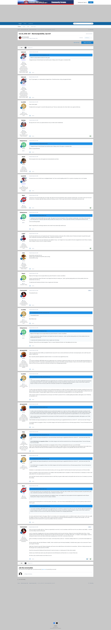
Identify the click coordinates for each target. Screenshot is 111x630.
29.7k (24, 263)
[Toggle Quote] (30, 143)
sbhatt (23, 156)
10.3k (24, 186)
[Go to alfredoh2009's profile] (23, 354)
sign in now (44, 569)
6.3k (24, 166)
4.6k (24, 283)
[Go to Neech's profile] (23, 277)
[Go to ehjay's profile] (23, 436)
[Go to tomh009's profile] (23, 180)
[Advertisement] (55, 13)
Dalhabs (23, 120)
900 (24, 243)
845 (24, 441)
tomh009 (23, 176)
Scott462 (23, 102)
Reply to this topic (87, 42)
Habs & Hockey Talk (33, 38)
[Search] (92, 23)
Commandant (26, 37)
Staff (28, 26)
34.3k (24, 205)
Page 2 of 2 (30, 47)
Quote (33, 72)
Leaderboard (30, 23)
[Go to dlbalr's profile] (23, 199)
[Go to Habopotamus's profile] (23, 144)
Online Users (33, 26)
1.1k (24, 150)
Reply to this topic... (29, 573)
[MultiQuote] (30, 72)
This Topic (87, 23)
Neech (23, 273)
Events (24, 26)
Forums (19, 26)
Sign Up (90, 2)
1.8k (24, 62)
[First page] (19, 47)
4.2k (24, 130)
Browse (20, 23)
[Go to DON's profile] (23, 257)
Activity (25, 23)
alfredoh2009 (23, 350)
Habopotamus (23, 140)
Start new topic (76, 42)
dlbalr (23, 195)
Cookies (55, 625)
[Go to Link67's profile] (23, 237)
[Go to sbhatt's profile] (23, 160)
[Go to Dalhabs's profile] (23, 124)
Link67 (23, 233)
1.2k (24, 112)
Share (81, 37)
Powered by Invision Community (55, 628)
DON (23, 253)
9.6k (24, 360)
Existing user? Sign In (82, 2)
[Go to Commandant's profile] (20, 37)
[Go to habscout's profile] (23, 56)
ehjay (23, 431)
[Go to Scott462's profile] (23, 106)
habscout (23, 52)
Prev (21, 47)
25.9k (24, 300)
